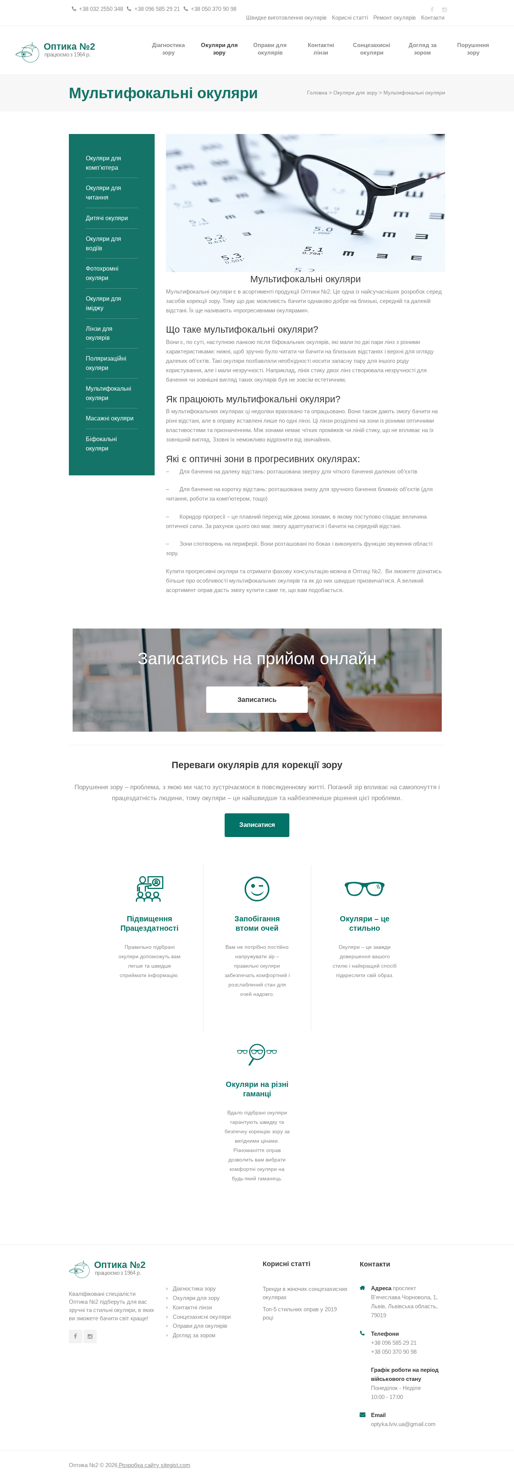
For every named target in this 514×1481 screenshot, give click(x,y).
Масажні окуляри (110, 418)
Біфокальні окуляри (101, 444)
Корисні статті (350, 17)
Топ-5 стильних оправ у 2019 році (300, 1313)
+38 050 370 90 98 (213, 9)
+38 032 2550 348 (101, 9)
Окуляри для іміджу (103, 303)
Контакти (432, 17)
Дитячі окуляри (107, 218)
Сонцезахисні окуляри (371, 48)
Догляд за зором (422, 48)
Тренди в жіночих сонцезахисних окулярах (305, 1293)
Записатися (257, 824)
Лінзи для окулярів (99, 333)
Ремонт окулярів (394, 17)
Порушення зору (473, 48)
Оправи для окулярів (270, 48)
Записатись (257, 699)
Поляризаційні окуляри (106, 363)
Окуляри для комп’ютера (103, 163)
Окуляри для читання (103, 193)
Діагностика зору (168, 48)
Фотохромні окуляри (102, 273)
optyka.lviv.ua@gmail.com (403, 1424)
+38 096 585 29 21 (157, 9)
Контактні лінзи (321, 48)
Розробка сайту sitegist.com (153, 1465)
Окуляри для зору (219, 48)
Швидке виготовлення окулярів (286, 17)
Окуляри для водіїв (103, 243)
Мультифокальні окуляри (108, 393)
